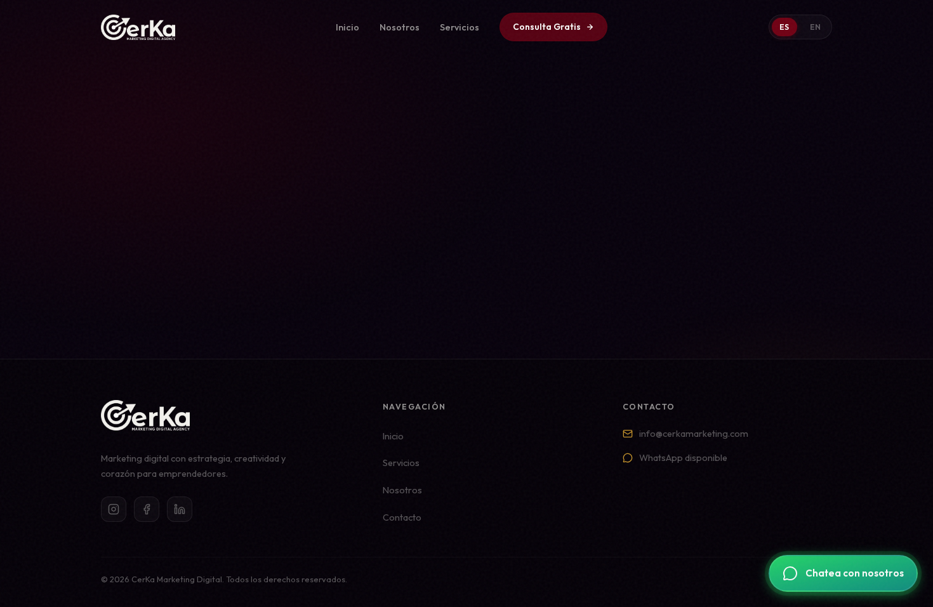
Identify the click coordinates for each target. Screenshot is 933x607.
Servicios (459, 27)
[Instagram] (113, 509)
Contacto (402, 517)
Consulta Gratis (547, 26)
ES (784, 27)
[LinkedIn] (179, 509)
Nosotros (400, 27)
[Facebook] (146, 509)
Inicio (347, 27)
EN (815, 27)
